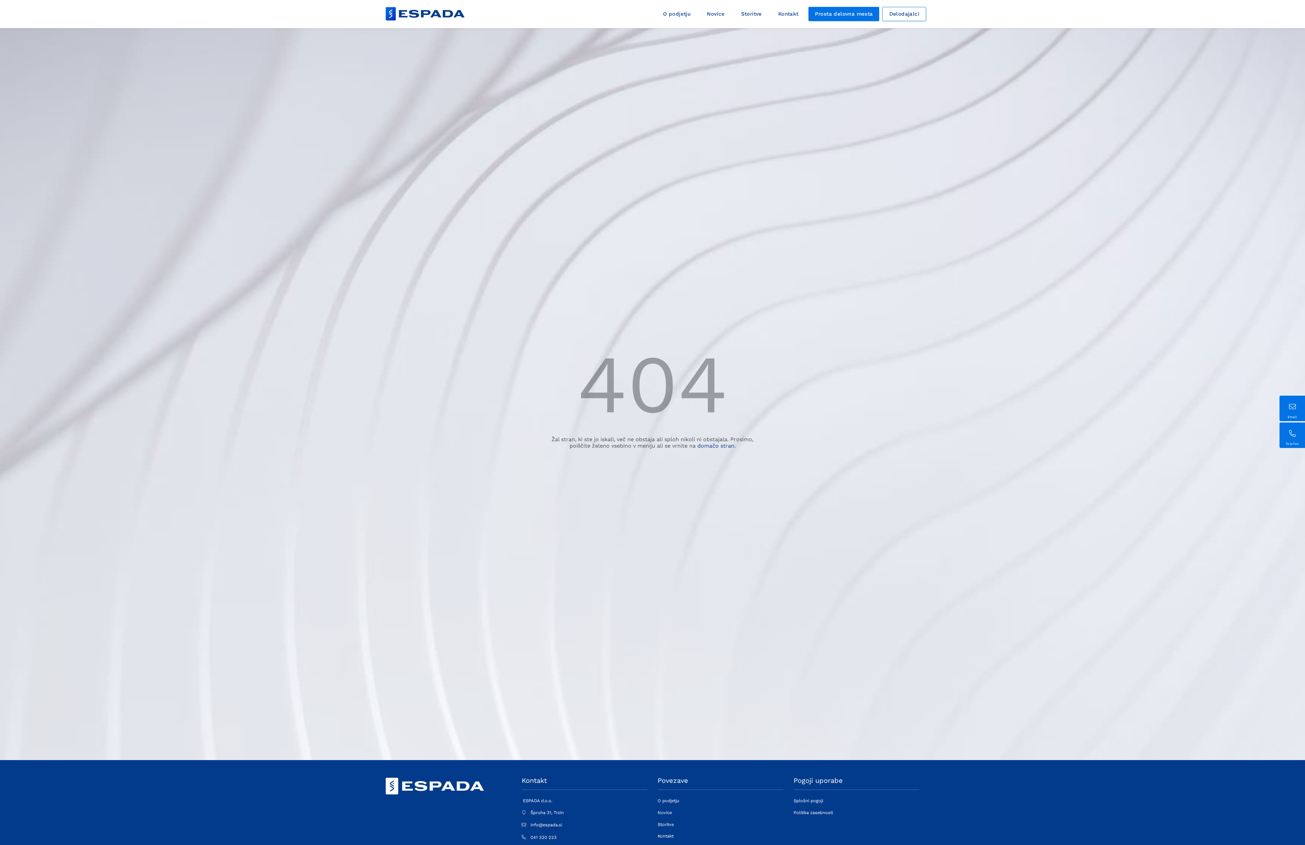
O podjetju (677, 14)
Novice (716, 14)
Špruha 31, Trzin (547, 812)
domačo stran (715, 446)
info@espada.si (546, 824)
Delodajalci (904, 14)
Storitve (751, 14)
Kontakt (788, 14)
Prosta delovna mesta (844, 14)
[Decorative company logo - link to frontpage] (425, 13)
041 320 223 (543, 837)
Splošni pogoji (808, 800)
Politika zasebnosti (813, 812)
